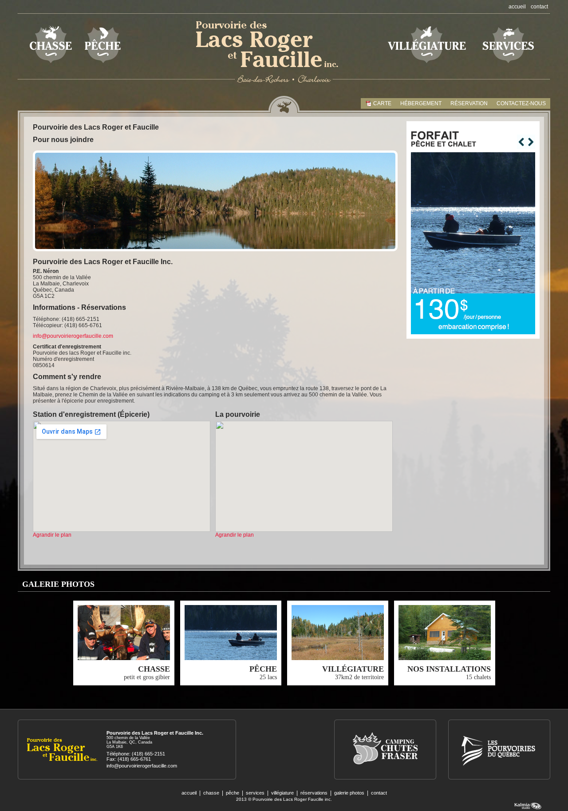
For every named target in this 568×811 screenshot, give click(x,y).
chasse (211, 792)
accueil (517, 7)
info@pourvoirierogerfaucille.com (73, 336)
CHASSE (154, 669)
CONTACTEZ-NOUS (521, 103)
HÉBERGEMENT (421, 103)
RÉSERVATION (469, 103)
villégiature (282, 792)
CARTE (382, 103)
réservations (313, 792)
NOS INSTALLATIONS (449, 669)
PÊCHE (263, 669)
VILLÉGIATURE (353, 669)
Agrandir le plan (52, 535)
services (255, 792)
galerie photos (349, 792)
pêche (232, 792)
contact (539, 7)
